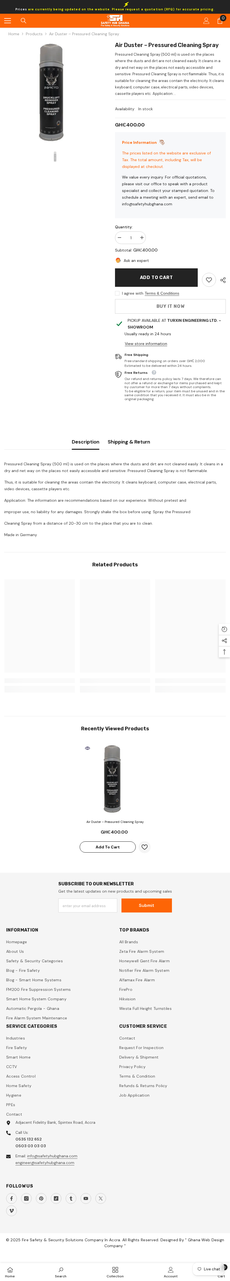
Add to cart (156, 277)
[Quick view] (87, 748)
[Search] (23, 20)
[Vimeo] (11, 1210)
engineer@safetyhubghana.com (44, 1162)
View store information (146, 343)
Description (85, 441)
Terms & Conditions (162, 293)
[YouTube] (86, 1198)
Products (34, 33)
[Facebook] (11, 1198)
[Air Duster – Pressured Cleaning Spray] (115, 778)
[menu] (7, 20)
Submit (146, 905)
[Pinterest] (41, 1198)
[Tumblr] (71, 1198)
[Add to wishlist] (145, 847)
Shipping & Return (129, 441)
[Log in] (206, 21)
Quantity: (124, 226)
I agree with (132, 293)
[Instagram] (26, 1198)
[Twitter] (100, 1198)
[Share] (221, 280)
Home (13, 33)
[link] (209, 280)
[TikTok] (56, 1198)
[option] (55, 92)
